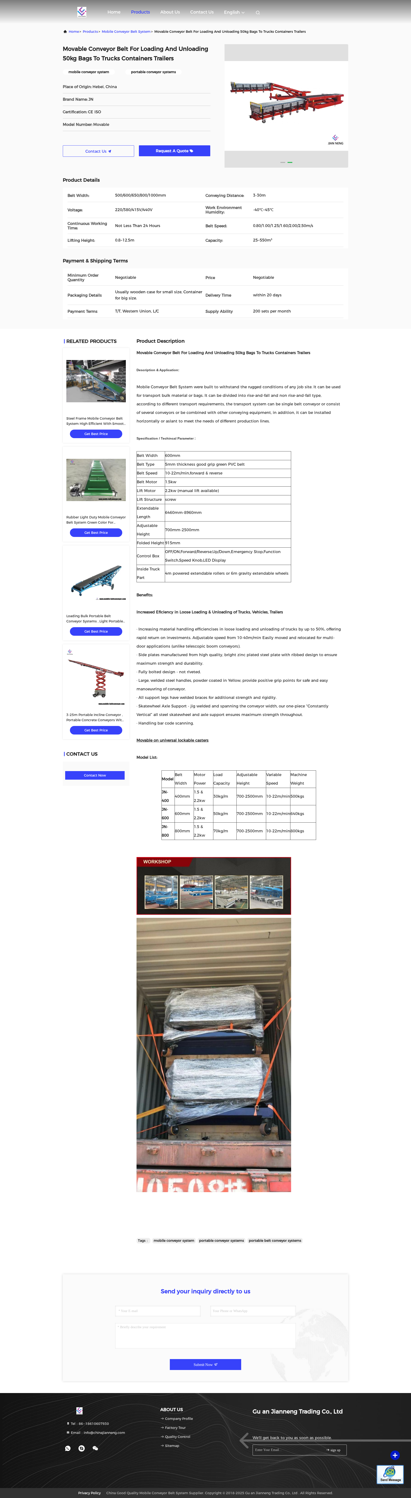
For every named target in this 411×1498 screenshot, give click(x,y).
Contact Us (202, 12)
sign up (335, 1450)
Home (114, 12)
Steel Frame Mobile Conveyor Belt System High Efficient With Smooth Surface (96, 423)
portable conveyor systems (221, 1240)
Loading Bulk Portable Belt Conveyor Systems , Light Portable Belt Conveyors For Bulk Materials (94, 621)
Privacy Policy (89, 1493)
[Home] (82, 12)
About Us (170, 12)
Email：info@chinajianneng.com (97, 1433)
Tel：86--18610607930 (89, 1424)
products (90, 31)
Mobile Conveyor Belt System (126, 31)
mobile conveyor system (174, 1240)
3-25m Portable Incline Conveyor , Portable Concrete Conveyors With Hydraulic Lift (95, 720)
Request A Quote (173, 151)
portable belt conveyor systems (275, 1240)
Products (140, 12)
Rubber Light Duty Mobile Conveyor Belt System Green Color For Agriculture (96, 522)
